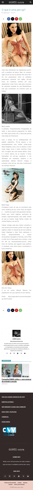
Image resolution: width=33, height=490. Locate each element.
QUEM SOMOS (6, 422)
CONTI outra (6, 12)
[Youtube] (25, 353)
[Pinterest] (16, 19)
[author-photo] (16, 336)
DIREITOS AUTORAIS (8, 402)
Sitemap (25, 482)
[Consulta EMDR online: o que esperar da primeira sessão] (16, 364)
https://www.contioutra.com (16, 341)
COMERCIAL (5, 417)
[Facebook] (8, 19)
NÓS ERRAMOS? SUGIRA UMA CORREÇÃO (14, 407)
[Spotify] (18, 353)
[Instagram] (11, 353)
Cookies (19, 482)
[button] (2, 2)
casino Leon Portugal (19, 484)
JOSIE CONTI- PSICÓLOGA (9, 412)
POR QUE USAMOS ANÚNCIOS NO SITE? (13, 397)
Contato (10, 484)
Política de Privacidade (10, 482)
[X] (12, 19)
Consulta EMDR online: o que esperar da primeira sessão (16, 380)
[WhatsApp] (20, 19)
